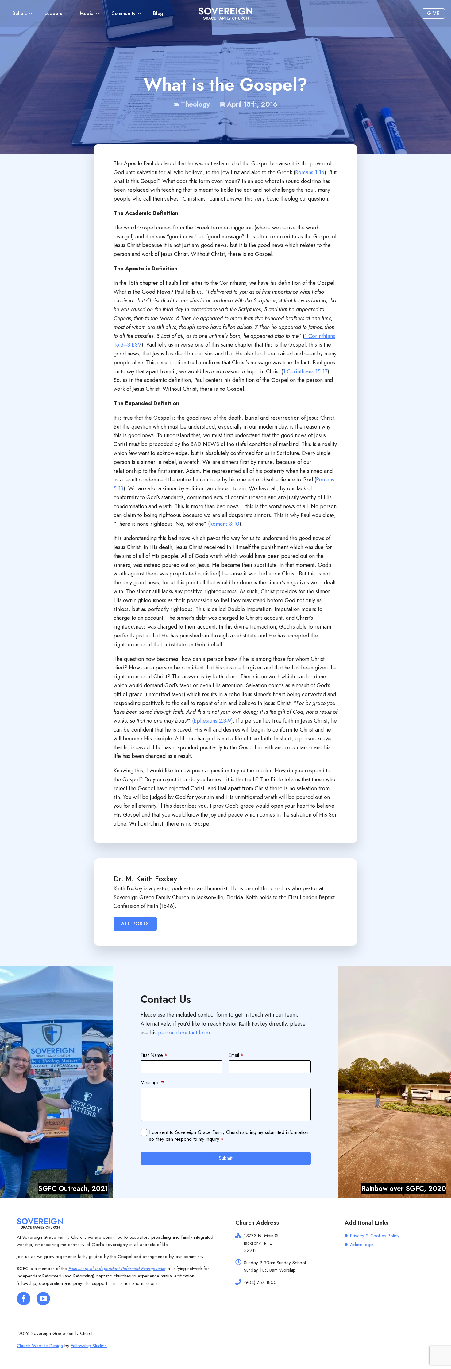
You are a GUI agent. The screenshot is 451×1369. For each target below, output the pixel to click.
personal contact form (184, 1033)
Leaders (53, 13)
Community (123, 13)
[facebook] (23, 1298)
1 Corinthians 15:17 (305, 371)
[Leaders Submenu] (68, 13)
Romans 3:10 (224, 524)
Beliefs (19, 13)
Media (87, 13)
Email (236, 1055)
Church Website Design (40, 1345)
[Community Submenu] (141, 13)
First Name (154, 1055)
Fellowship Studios (89, 1345)
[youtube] (43, 1298)
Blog (158, 13)
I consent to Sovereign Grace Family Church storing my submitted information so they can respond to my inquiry (228, 1136)
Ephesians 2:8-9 (212, 721)
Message (152, 1082)
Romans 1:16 (309, 172)
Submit (225, 1158)
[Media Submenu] (99, 13)
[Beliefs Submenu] (32, 13)
